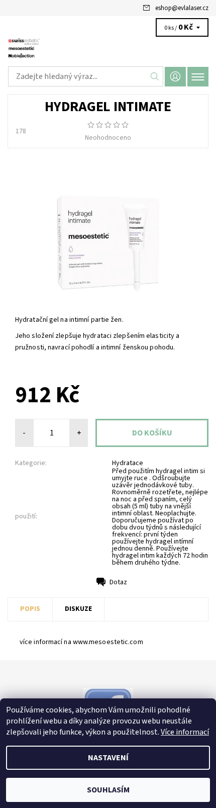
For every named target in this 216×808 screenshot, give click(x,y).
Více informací (185, 732)
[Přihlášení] (175, 76)
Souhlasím (108, 789)
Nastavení (108, 757)
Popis (30, 609)
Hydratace (127, 463)
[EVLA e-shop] (108, 49)
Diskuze (78, 609)
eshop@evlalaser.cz (181, 8)
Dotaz (118, 582)
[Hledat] (155, 76)
